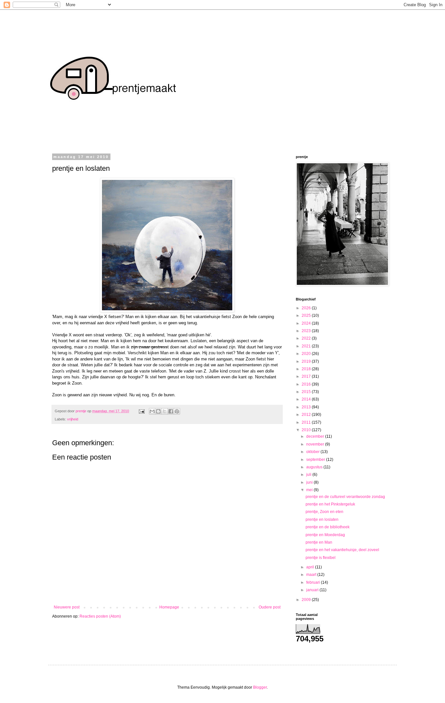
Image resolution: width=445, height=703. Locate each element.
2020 (307, 353)
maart (311, 574)
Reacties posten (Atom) (100, 616)
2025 (307, 315)
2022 (307, 338)
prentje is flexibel (321, 557)
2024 (307, 323)
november (315, 444)
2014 (307, 399)
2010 (307, 430)
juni (310, 482)
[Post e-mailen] (141, 411)
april (310, 567)
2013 (307, 407)
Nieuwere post (66, 607)
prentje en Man (319, 542)
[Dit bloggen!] (158, 411)
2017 (307, 376)
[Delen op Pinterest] (177, 411)
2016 (307, 384)
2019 (307, 361)
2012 (307, 414)
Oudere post (269, 607)
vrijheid (72, 419)
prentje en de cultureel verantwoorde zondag (345, 496)
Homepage (169, 607)
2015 (307, 391)
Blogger (260, 687)
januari (313, 590)
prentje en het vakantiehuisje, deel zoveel (342, 550)
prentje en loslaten (322, 519)
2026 (307, 308)
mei (310, 490)
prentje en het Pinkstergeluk (330, 504)
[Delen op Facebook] (170, 411)
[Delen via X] (164, 411)
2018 (307, 369)
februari (313, 582)
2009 (307, 599)
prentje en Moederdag (325, 535)
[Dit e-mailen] (152, 411)
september (316, 459)
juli (309, 474)
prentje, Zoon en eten (324, 511)
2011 (307, 422)
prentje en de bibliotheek (328, 527)
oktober (313, 451)
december (315, 436)
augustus (314, 467)
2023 (307, 331)
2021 (307, 346)
